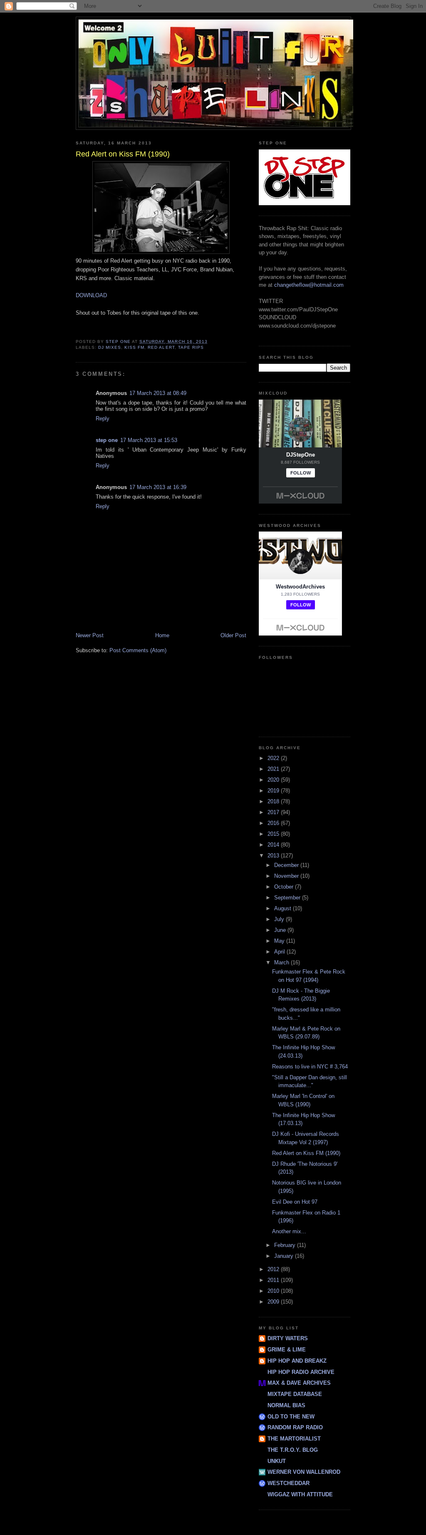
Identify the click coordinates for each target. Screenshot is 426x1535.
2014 (274, 845)
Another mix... (289, 1231)
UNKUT (276, 1461)
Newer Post (90, 635)
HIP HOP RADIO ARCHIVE (300, 1372)
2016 (274, 823)
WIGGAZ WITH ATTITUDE (300, 1494)
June (280, 930)
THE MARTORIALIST (294, 1439)
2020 (274, 780)
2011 (274, 1280)
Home (162, 635)
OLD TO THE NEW (291, 1416)
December (287, 865)
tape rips (191, 347)
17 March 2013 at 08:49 (157, 393)
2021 (274, 769)
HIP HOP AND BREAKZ (297, 1361)
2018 (274, 801)
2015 (274, 834)
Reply (102, 418)
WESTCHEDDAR (288, 1483)
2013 (274, 855)
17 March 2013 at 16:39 (157, 487)
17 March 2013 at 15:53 (148, 440)
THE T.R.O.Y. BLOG (292, 1450)
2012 (274, 1269)
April (280, 952)
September (288, 897)
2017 (274, 812)
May (280, 941)
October (284, 887)
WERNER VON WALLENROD (303, 1472)
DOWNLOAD (91, 295)
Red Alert (161, 347)
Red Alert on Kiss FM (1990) (306, 1153)
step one (107, 440)
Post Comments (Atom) (137, 650)
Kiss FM (134, 347)
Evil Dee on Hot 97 (294, 1202)
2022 (274, 758)
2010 (274, 1291)
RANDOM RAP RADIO (295, 1427)
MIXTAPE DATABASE (294, 1394)
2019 (274, 790)
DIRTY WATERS (287, 1338)
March (282, 962)
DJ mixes (109, 347)
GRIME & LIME (286, 1349)
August (283, 908)
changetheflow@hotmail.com (309, 285)
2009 (274, 1302)
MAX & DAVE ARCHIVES (299, 1383)
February (285, 1245)
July (280, 919)
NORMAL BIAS (286, 1405)
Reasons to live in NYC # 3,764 (310, 1066)
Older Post (233, 635)
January (284, 1256)
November (287, 876)
